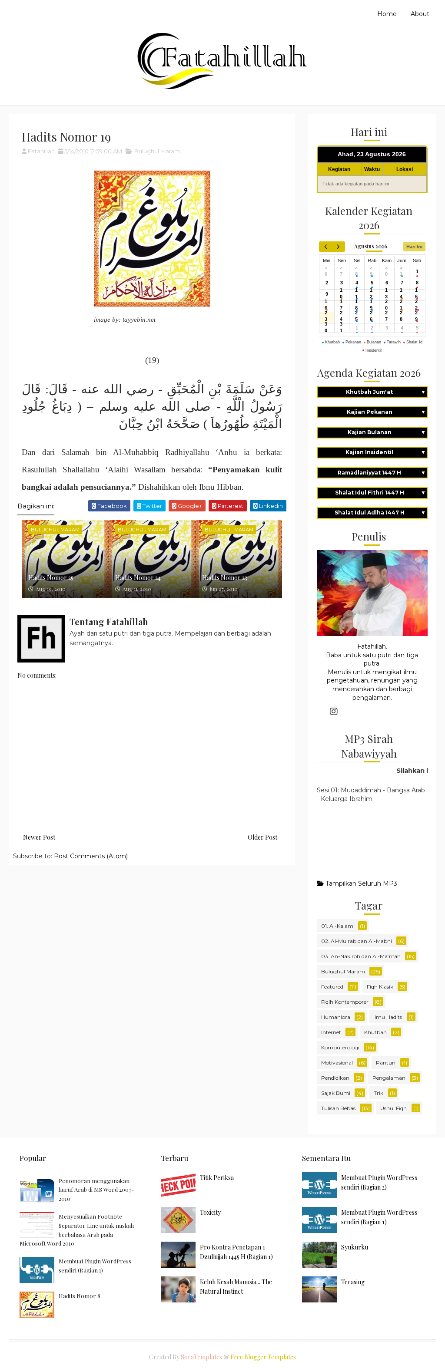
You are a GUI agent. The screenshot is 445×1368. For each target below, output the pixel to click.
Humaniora (335, 1017)
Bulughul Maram (157, 151)
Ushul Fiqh (393, 1108)
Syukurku (354, 1247)
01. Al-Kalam (337, 926)
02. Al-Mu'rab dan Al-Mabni (356, 941)
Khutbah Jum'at (385, 392)
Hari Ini (414, 246)
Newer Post (39, 837)
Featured (332, 986)
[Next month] (338, 246)
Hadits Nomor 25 (50, 578)
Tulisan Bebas (338, 1108)
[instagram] (333, 711)
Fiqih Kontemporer (345, 1002)
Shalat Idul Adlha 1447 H (380, 512)
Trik (378, 1093)
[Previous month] (325, 246)
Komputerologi (340, 1047)
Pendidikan (335, 1078)
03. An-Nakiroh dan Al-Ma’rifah (361, 956)
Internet (331, 1032)
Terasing (353, 1282)
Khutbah (375, 1032)
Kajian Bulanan (387, 432)
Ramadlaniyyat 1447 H (381, 472)
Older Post (262, 837)
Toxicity (210, 1212)
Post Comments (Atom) (91, 856)
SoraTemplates (201, 1357)
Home (387, 14)
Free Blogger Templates (263, 1357)
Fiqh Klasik (380, 986)
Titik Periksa (217, 1178)
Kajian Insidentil (385, 452)
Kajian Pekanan (386, 412)
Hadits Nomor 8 (79, 1295)
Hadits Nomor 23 (224, 578)
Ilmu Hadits (387, 1017)
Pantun (385, 1062)
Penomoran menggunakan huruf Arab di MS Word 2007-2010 (96, 1190)
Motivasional (337, 1062)
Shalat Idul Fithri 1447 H (380, 492)
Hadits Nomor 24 (138, 578)
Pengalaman (388, 1078)
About (420, 14)
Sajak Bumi (335, 1093)
